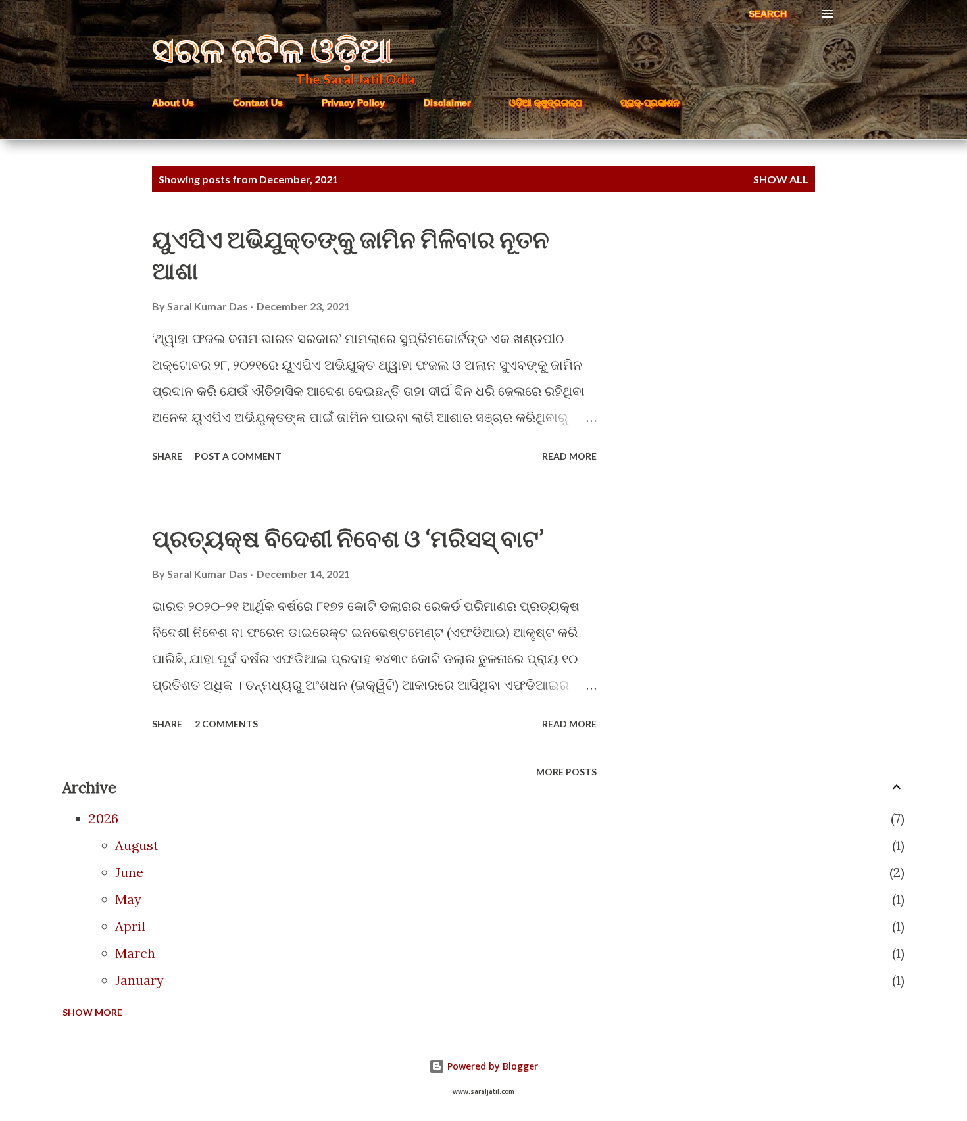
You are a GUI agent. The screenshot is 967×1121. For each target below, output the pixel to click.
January (139, 980)
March (135, 953)
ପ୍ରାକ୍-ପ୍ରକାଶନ (650, 102)
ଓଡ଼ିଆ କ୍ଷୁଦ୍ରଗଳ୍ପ (545, 102)
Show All (780, 179)
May (128, 899)
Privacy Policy (353, 102)
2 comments (226, 723)
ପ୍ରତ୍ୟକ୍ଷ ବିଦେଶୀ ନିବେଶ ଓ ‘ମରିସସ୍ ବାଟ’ (348, 537)
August (137, 845)
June (129, 872)
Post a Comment (238, 456)
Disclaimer (447, 102)
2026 (103, 818)
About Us (173, 102)
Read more (569, 456)
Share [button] (167, 456)
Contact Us (258, 102)
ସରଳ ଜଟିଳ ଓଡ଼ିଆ (272, 49)
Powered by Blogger (491, 1066)
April (130, 926)
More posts (566, 771)
